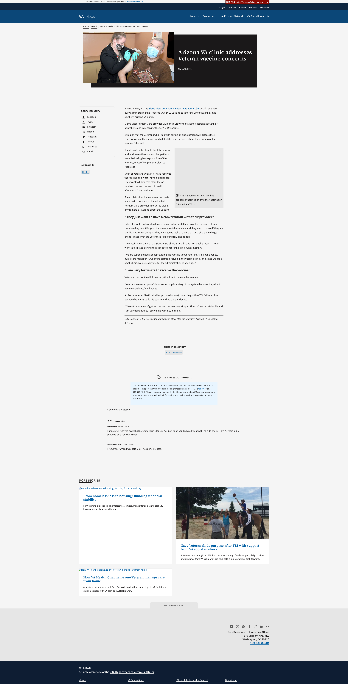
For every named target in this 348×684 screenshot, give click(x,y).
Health (85, 172)
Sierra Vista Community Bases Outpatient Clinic (175, 108)
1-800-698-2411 (259, 643)
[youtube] (231, 626)
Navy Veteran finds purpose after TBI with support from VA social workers (220, 547)
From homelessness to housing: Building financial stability (122, 498)
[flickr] (267, 626)
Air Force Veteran (174, 352)
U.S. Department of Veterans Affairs (132, 672)
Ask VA (201, 388)
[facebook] (249, 626)
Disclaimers (231, 680)
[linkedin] (261, 626)
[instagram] (255, 626)
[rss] (243, 626)
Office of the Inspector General (192, 680)
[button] (268, 16)
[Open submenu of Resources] (216, 16)
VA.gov (82, 680)
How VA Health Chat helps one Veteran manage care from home (124, 579)
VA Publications (136, 680)
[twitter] (237, 626)
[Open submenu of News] (198, 16)
